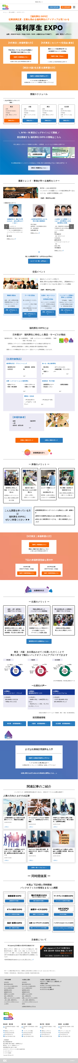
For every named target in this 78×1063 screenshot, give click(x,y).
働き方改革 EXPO (8, 984)
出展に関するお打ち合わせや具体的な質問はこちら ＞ (39, 773)
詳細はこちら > (11, 239)
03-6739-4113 (9, 1034)
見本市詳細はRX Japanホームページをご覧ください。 (18, 959)
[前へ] (6, 226)
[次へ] (71, 226)
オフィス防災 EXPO (9, 988)
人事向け (6, 827)
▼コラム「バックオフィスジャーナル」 (50, 985)
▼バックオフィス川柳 (45, 987)
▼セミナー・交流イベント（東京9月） (50, 981)
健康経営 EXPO (8, 992)
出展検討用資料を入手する (29, 1006)
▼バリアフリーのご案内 (46, 989)
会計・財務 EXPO (8, 996)
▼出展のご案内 (26, 979)
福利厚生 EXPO (8, 990)
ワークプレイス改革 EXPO (11, 986)
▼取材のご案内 (44, 983)
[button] (54, 7)
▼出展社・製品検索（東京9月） (48, 979)
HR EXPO (6, 982)
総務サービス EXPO (9, 994)
